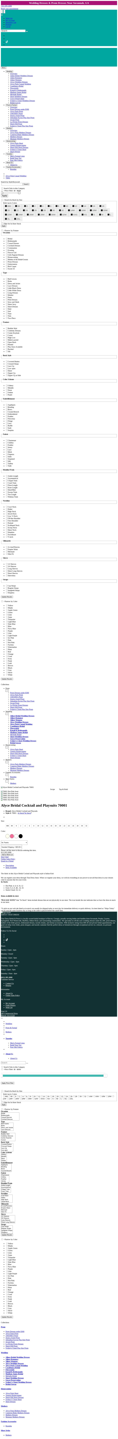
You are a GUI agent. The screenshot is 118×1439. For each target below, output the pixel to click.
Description (10, 865)
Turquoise (11, 619)
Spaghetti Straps (14, 590)
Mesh (10, 452)
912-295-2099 (6, 6)
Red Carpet (12, 266)
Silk (9, 461)
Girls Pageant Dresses (16, 255)
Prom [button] (7, 688)
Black (10, 668)
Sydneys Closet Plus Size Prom (21, 709)
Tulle (10, 466)
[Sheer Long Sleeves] (8, 1222)
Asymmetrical (13, 478)
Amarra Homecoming (18, 751)
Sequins (11, 430)
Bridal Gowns (15, 743)
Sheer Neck (12, 530)
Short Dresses (13, 307)
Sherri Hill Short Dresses (19, 754)
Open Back (12, 342)
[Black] (21, 836)
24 (26, 210)
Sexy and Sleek (13, 302)
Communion (12, 248)
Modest (10, 295)
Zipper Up (11, 373)
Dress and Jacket (14, 284)
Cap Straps (12, 586)
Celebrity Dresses (14, 331)
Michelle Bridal (15, 735)
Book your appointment (9, 9)
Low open (11, 368)
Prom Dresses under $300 (19, 693)
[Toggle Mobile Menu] (2, 1018)
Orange (10, 654)
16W (83, 210)
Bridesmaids (12, 241)
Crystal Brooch (13, 412)
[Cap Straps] (7, 1227)
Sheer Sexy (12, 304)
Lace (9, 423)
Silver (10, 673)
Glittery (10, 386)
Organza (11, 454)
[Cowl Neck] (6, 1196)
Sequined (11, 459)
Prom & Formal (11, 1028)
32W (64, 214)
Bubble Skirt (12, 328)
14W (72, 210)
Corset (10, 335)
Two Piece (12, 318)
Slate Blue (11, 624)
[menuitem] (61, 18)
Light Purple (12, 636)
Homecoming (13, 257)
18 (103, 206)
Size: (2, 821)
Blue (9, 626)
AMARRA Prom (16, 697)
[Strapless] (7, 1232)
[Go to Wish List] (4, 11)
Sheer (10, 371)
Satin (10, 457)
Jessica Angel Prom (17, 699)
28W (42, 214)
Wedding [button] (9, 711)
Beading (11, 407)
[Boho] (7, 1126)
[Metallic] (4, 1157)
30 (53, 210)
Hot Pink (11, 642)
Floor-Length (13, 485)
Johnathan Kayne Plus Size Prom (22, 701)
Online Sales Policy (8, 859)
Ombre (10, 392)
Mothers (13, 783)
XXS (75, 214)
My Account (10, 20)
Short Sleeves (13, 573)
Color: (3, 831)
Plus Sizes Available (15, 347)
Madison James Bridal (19, 732)
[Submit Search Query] (27, 1063)
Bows (10, 409)
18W (94, 210)
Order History (11, 1005)
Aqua (10, 617)
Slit (9, 351)
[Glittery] (4, 1155)
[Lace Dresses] (7, 1130)
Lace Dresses (13, 286)
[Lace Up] (7, 1148)
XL (8, 219)
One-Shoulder (13, 521)
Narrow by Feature (12, 231)
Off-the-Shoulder (14, 518)
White (10, 675)
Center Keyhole (13, 333)
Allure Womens (16, 720)
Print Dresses (12, 300)
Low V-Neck (13, 516)
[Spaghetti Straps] (7, 1231)
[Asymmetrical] (6, 1187)
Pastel (10, 395)
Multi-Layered (13, 340)
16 (94, 206)
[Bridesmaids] (10, 1115)
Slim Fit (11, 554)
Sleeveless (11, 576)
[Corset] (8, 1140)
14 (85, 206)
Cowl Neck (12, 507)
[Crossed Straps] (7, 1146)
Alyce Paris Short (16, 749)
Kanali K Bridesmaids (18, 730)
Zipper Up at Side (14, 375)
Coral (10, 656)
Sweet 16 (11, 269)
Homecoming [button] (10, 745)
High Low (11, 338)
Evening (11, 250)
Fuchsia (11, 645)
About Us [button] (9, 1054)
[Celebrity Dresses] (8, 1136)
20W (105, 210)
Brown (10, 666)
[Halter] (6, 1198)
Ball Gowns (12, 279)
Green (10, 612)
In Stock (28, 813)
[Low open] (7, 1150)
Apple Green (12, 610)
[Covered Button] (7, 1144)
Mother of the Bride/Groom (18, 260)
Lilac (10, 633)
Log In (8, 27)
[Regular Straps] (7, 1229)
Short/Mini (12, 490)
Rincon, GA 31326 (8, 1016)
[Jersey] (5, 1181)
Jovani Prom (14, 703)
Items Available (11, 868)
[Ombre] (4, 1161)
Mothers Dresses (16, 768)
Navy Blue (12, 629)
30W (53, 214)
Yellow (10, 606)
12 (76, 206)
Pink (9, 640)
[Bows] (6, 1169)
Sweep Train (12, 492)
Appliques (11, 405)
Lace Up (11, 366)
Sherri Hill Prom (16, 707)
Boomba (13, 777)
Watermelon (12, 647)
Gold (10, 663)
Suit (9, 311)
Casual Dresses (13, 243)
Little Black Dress (14, 288)
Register (9, 25)
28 (44, 210)
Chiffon (10, 443)
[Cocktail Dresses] (10, 1119)
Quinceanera (12, 264)
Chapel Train (12, 481)
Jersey (10, 447)
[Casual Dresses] (10, 1117)
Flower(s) (11, 419)
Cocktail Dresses (14, 246)
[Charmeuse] (5, 1175)
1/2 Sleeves (12, 564)
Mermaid (11, 552)
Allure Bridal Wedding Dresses (22, 716)
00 (19, 206)
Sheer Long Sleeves (15, 571)
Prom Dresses (13, 262)
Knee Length (12, 488)
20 (8, 210)
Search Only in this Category (14, 188)
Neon (10, 390)
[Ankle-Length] (6, 1185)
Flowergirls (14, 728)
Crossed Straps (13, 364)
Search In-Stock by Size (13, 200)
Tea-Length (12, 494)
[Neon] (4, 1159)
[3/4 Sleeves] (8, 1218)
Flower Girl (12, 253)
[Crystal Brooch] (6, 1171)
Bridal (10, 239)
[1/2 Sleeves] (8, 1216)
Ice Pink (11, 638)
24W (20, 214)
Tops (9, 314)
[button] (9, 71)
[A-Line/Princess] (6, 1206)
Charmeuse (12, 440)
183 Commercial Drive (9, 1013)
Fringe (10, 421)
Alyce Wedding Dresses (19, 722)
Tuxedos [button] (9, 1039)
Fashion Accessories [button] (13, 772)
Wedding (9, 1024)
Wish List (9, 18)
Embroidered (12, 414)
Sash (9, 428)
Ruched (10, 349)
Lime (10, 615)
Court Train (12, 483)
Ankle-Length (13, 476)
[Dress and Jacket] (7, 1128)
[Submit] (27, 31)
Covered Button (13, 362)
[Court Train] (6, 1191)
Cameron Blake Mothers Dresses (22, 766)
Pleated (10, 345)
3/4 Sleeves (12, 566)
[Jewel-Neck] (6, 1202)
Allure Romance (16, 718)
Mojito (10, 608)
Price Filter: (9, 191)
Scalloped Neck (13, 525)
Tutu (9, 316)
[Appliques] (6, 1165)
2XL (18, 219)
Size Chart (5, 857)
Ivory (10, 659)
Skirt (9, 309)
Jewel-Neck (12, 514)
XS (85, 214)
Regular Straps (13, 588)
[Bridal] (10, 1113)
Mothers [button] (9, 760)
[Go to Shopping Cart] (2, 11)
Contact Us (10, 983)
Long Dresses (13, 293)
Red (9, 652)
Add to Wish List (7, 855)
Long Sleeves (13, 569)
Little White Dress (14, 290)
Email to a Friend (7, 861)
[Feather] (5, 1179)
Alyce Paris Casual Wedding (21, 724)
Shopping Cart (11, 22)
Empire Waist (13, 549)
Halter (10, 509)
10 (67, 206)
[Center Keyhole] (8, 1138)
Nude (10, 661)
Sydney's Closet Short (18, 756)
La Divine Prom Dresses (19, 705)
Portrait (10, 523)
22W (9, 214)
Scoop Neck (12, 528)
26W (31, 214)
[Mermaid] (6, 1210)
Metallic (11, 388)
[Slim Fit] (6, 1212)
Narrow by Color (11, 601)
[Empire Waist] (6, 1208)
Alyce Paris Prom (16, 695)
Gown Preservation (17, 739)
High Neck (12, 511)
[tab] (61, 698)
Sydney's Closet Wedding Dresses (23, 741)
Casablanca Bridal (17, 726)
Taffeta (10, 464)
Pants (10, 297)
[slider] (105, 1075)
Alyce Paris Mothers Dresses (20, 764)
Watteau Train (13, 497)
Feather (10, 416)
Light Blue (12, 622)
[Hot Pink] (12, 836)
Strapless (11, 532)
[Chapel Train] (6, 1189)
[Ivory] (7, 836)
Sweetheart (12, 535)
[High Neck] (6, 1200)
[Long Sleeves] (8, 1220)
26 (35, 210)
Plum (10, 649)
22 (17, 210)
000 (9, 206)
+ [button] (7, 691)
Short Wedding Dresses (19, 737)
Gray (10, 670)
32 (62, 210)
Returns (8, 985)
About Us (9, 993)
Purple (10, 631)
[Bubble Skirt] (8, 1134)
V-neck (10, 537)
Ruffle (10, 426)
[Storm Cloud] (16, 836)
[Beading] (6, 1167)
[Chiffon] (5, 1177)
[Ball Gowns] (7, 1124)
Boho (10, 281)
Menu (4, 68)
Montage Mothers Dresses (19, 770)
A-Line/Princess (14, 547)
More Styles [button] (10, 779)
